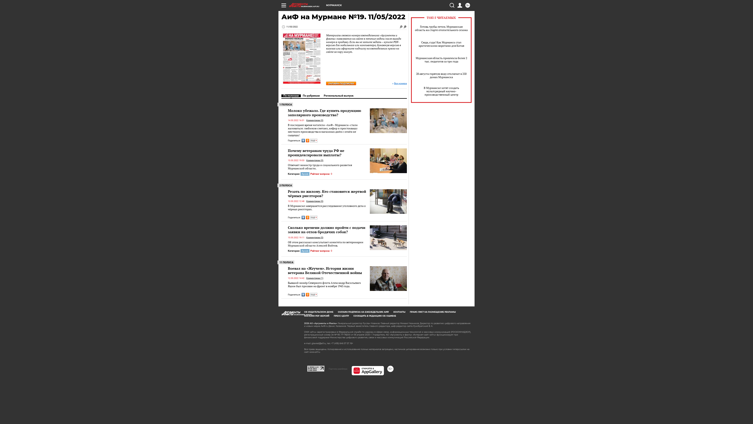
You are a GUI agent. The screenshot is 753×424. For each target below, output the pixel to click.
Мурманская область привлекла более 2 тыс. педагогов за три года (441, 59)
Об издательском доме (318, 312)
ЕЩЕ (313, 140)
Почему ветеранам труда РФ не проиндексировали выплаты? (316, 152)
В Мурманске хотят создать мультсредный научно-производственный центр (441, 91)
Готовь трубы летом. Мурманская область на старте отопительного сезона (441, 28)
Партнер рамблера (338, 369)
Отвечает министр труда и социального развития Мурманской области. (320, 166)
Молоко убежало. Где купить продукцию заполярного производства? (324, 112)
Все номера (400, 83)
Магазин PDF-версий (316, 316)
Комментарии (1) (314, 278)
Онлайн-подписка (341, 83)
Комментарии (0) (314, 120)
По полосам (291, 95)
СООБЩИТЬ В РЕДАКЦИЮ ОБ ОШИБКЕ (374, 316)
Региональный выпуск (339, 95)
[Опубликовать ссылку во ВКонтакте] (303, 140)
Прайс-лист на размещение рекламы (433, 312)
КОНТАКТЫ (399, 312)
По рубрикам (311, 95)
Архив (305, 174)
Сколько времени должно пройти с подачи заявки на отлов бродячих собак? (326, 229)
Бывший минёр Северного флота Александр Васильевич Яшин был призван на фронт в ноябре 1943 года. (324, 284)
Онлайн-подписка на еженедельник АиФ (363, 312)
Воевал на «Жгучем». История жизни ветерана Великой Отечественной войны (325, 270)
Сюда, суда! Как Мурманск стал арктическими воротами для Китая (441, 44)
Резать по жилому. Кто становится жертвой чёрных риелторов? (327, 193)
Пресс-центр (341, 316)
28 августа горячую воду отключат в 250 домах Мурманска (441, 75)
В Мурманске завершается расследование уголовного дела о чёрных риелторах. (327, 207)
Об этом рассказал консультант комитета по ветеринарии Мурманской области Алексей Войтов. (325, 243)
